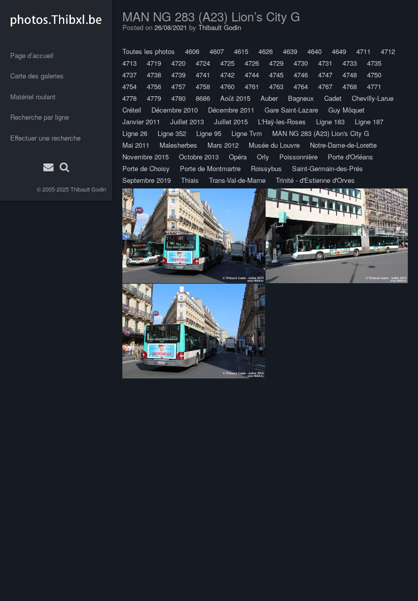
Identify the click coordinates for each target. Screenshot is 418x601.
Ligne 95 (208, 133)
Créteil (131, 110)
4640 (314, 51)
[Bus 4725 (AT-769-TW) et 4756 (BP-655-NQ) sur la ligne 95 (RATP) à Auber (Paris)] (193, 235)
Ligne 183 (330, 121)
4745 (276, 74)
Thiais (190, 180)
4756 (154, 86)
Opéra (238, 156)
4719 (154, 63)
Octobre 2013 (199, 156)
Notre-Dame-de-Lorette (343, 145)
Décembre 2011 (231, 110)
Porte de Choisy (146, 168)
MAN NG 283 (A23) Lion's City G (320, 133)
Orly (263, 156)
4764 (301, 86)
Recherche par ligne (39, 117)
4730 (301, 63)
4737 (129, 74)
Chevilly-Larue (373, 98)
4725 (227, 63)
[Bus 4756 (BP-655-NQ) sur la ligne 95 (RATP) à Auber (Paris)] (193, 330)
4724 (203, 63)
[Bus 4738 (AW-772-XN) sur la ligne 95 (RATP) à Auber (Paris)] (337, 235)
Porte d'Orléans (350, 156)
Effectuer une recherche (45, 138)
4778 (129, 98)
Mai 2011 (135, 145)
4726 (252, 63)
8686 (203, 98)
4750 (374, 74)
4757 (178, 86)
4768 (350, 86)
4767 (325, 86)
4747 (325, 74)
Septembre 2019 (146, 180)
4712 (388, 51)
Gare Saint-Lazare (291, 110)
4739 (178, 74)
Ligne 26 (134, 133)
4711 (363, 51)
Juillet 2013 (187, 121)
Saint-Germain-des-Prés (327, 168)
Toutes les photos (148, 51)
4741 (203, 74)
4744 (252, 74)
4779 (154, 98)
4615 (241, 51)
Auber (269, 98)
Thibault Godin (88, 189)
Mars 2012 (223, 145)
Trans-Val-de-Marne (237, 180)
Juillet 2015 (231, 121)
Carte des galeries (37, 75)
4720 (178, 63)
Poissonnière (298, 156)
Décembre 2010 (174, 110)
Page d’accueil (32, 55)
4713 (129, 63)
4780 (178, 98)
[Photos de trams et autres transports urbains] (56, 20)
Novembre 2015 (145, 156)
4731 (325, 63)
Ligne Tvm (246, 133)
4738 (154, 74)
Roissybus (266, 168)
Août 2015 (235, 98)
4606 (192, 51)
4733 (350, 63)
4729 (276, 63)
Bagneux (301, 98)
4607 (217, 51)
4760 (227, 86)
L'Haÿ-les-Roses (282, 121)
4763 (276, 86)
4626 (265, 51)
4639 (290, 51)
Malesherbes (178, 145)
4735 (374, 63)
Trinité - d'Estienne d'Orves (315, 180)
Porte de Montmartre (210, 168)
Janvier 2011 (141, 121)
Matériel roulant (33, 96)
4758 (203, 86)
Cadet (333, 98)
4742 (227, 74)
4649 (339, 51)
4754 (129, 86)
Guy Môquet (346, 110)
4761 (252, 86)
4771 (374, 86)
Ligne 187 (369, 121)
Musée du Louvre (274, 145)
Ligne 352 (172, 133)
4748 (350, 74)
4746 (301, 74)
